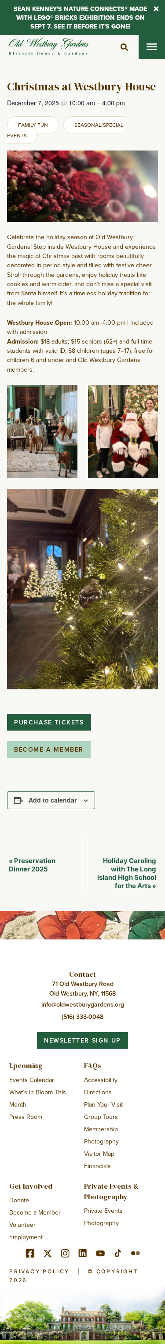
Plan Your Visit (103, 1104)
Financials (97, 1165)
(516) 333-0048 (82, 1016)
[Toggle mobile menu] (152, 47)
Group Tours (101, 1116)
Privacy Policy (39, 1271)
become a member (49, 749)
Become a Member (35, 1212)
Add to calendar (53, 800)
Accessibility (100, 1079)
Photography (101, 1141)
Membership (101, 1129)
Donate (19, 1200)
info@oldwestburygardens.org (82, 1004)
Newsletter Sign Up (82, 1040)
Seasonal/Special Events (65, 130)
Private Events (103, 1210)
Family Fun (33, 125)
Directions (98, 1092)
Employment (26, 1237)
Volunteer (22, 1224)
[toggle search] (124, 47)
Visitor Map (99, 1153)
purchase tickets (49, 722)
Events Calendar (31, 1079)
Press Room (25, 1116)
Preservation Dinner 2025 (32, 865)
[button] (156, 9)
